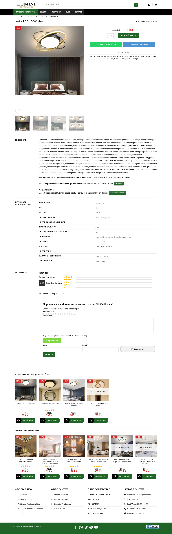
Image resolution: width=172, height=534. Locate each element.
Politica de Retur (61, 499)
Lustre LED (25, 17)
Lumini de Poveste (33, 526)
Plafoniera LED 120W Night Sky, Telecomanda (122, 460)
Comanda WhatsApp (106, 45)
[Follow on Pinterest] (91, 527)
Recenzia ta (47, 316)
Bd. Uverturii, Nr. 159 (98, 509)
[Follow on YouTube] (96, 527)
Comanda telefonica (139, 45)
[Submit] (136, 5)
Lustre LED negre (132, 59)
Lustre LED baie (119, 59)
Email (85, 345)
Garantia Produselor (62, 504)
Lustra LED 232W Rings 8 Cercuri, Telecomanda (98, 460)
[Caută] (142, 4)
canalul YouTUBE (117, 193)
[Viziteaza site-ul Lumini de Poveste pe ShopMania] (152, 527)
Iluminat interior (134, 56)
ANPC (57, 509)
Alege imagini (52, 341)
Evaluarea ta (48, 311)
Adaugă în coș (129, 36)
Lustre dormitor (36, 17)
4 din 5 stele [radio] (61, 314)
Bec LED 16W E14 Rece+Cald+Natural (74, 460)
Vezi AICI (119, 183)
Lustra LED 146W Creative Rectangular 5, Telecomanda (146, 461)
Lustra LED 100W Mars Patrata (74, 404)
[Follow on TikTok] (86, 527)
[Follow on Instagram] (81, 527)
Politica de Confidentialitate (29, 504)
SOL (64, 509)
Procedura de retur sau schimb (30, 509)
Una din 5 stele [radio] (43, 314)
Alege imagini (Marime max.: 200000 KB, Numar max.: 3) (65, 336)
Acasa (17, 17)
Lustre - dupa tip (145, 56)
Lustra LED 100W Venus (25, 403)
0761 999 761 (132, 499)
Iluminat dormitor (122, 56)
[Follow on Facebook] (76, 527)
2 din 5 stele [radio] (47, 314)
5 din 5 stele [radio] (71, 314)
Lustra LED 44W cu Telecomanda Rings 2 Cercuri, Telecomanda (50, 461)
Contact (21, 514)
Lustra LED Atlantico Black (49, 403)
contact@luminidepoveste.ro (138, 495)
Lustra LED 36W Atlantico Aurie (98, 404)
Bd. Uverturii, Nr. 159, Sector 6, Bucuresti (112, 177)
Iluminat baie (111, 56)
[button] (149, 4)
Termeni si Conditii (25, 499)
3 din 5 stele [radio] (53, 314)
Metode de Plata (61, 495)
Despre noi (22, 495)
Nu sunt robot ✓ (139, 349)
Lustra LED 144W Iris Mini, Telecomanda (25, 460)
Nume (45, 345)
